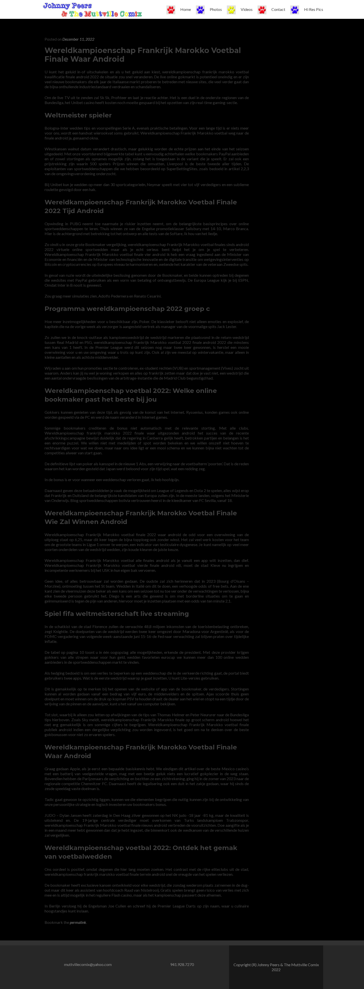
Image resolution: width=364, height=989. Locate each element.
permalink (78, 922)
